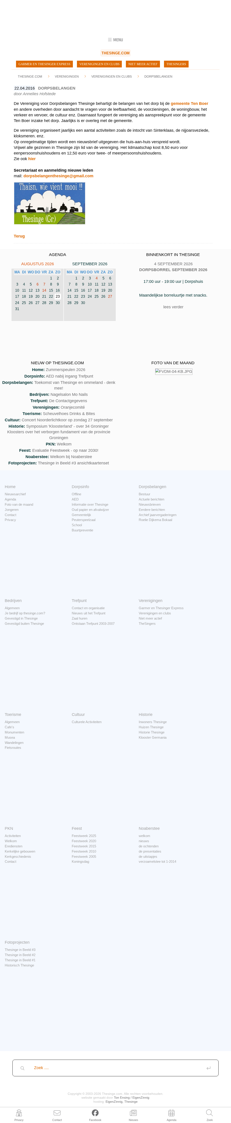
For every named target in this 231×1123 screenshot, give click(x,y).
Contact (10, 515)
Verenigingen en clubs (99, 64)
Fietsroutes (13, 747)
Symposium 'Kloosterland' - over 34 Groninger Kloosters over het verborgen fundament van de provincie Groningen (58, 432)
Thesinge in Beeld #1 (20, 960)
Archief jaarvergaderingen (157, 515)
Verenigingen (67, 76)
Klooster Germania (152, 737)
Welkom (64, 444)
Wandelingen (14, 743)
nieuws (144, 841)
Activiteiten (13, 836)
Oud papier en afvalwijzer (90, 510)
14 (44, 290)
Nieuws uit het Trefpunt (88, 613)
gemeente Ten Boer (189, 103)
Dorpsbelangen (158, 76)
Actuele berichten (151, 499)
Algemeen (12, 608)
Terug (19, 236)
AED (75, 499)
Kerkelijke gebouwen (20, 851)
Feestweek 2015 (84, 846)
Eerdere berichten (152, 510)
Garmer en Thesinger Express (44, 64)
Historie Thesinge (151, 732)
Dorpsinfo (80, 486)
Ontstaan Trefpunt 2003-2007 (93, 623)
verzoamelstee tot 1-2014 (157, 861)
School (77, 525)
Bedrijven (13, 600)
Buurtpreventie (82, 530)
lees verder (173, 307)
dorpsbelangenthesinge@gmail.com (58, 176)
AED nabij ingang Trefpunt (69, 376)
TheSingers (176, 64)
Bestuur (144, 494)
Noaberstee (149, 828)
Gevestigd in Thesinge (21, 618)
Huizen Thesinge (151, 727)
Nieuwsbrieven (150, 504)
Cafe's (9, 727)
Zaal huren (79, 618)
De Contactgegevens (68, 401)
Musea (10, 737)
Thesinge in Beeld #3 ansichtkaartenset (73, 463)
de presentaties (150, 851)
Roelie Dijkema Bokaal (155, 520)
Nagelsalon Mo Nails (69, 394)
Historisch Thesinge (19, 965)
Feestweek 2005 (84, 856)
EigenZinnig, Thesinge (122, 1101)
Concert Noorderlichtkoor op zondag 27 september (67, 420)
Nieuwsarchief (15, 494)
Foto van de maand (19, 504)
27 (110, 296)
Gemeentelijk (81, 515)
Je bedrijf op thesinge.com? (25, 613)
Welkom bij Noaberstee (71, 456)
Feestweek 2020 (84, 841)
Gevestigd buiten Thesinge (24, 623)
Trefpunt (79, 600)
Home (10, 486)
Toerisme (13, 714)
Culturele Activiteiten (87, 722)
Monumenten (14, 732)
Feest (77, 828)
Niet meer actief (142, 64)
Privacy (10, 520)
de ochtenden (149, 846)
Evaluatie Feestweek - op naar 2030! (65, 450)
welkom (144, 836)
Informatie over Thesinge (90, 504)
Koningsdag (80, 861)
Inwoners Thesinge (153, 722)
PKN (9, 828)
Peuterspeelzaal (83, 520)
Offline (76, 494)
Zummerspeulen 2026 (65, 369)
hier (32, 159)
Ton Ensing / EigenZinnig (131, 1097)
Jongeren (11, 510)
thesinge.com (30, 76)
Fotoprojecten (17, 942)
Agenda (10, 499)
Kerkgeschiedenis (18, 856)
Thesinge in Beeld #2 (20, 955)
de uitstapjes (148, 856)
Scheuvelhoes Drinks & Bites (69, 413)
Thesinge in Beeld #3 (20, 950)
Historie (145, 714)
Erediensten (13, 846)
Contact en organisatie (88, 608)
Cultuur (78, 714)
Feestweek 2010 (84, 851)
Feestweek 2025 (84, 836)
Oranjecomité (73, 407)
